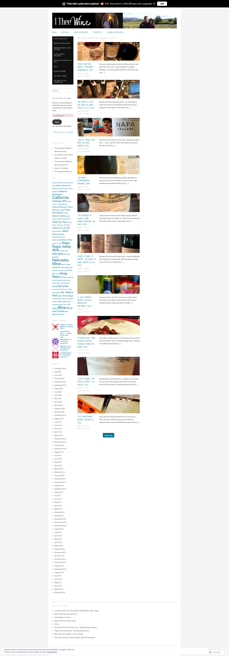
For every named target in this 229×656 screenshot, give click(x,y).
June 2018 (58, 459)
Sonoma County (57, 289)
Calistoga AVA (59, 200)
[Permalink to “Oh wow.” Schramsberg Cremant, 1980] (108, 166)
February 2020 (59, 408)
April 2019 (58, 432)
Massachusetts (58, 234)
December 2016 (60, 519)
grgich (68, 216)
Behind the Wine (60, 71)
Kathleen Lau (65, 346)
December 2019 (60, 415)
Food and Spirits (61, 211)
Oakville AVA (68, 267)
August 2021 (58, 388)
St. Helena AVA (62, 293)
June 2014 (58, 579)
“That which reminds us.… (65, 355)
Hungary (59, 219)
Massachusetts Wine (58, 237)
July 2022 (57, 372)
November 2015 (60, 552)
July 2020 (57, 392)
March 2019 (58, 435)
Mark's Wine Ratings (122, 43)
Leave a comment (83, 76)
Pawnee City (56, 270)
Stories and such (134, 43)
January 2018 (59, 475)
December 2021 (60, 382)
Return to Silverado (61, 168)
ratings (63, 273)
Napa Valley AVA (61, 248)
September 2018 (60, 448)
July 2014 (57, 576)
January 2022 (59, 378)
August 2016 (58, 529)
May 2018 (57, 462)
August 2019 (58, 418)
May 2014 (57, 582)
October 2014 (59, 566)
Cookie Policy (52, 652)
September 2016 (60, 525)
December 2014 (60, 559)
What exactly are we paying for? (65, 614)
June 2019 (58, 425)
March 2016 (58, 545)
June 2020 (58, 395)
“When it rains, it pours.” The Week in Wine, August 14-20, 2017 (86, 261)
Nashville (62, 251)
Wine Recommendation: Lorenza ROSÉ (68, 634)
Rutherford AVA (61, 280)
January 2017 (59, 515)
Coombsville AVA (62, 204)
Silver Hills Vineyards (63, 283)
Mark (65, 230)
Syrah (60, 295)
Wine (62, 307)
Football (65, 213)
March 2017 (58, 509)
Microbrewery (56, 240)
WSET (56, 67)
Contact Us (97, 32)
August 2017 (58, 492)
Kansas (54, 231)
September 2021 (60, 385)
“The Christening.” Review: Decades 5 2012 (85, 419)
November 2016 (60, 522)
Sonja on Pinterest (81, 32)
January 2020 (59, 412)
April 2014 (58, 586)
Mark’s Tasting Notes (62, 43)
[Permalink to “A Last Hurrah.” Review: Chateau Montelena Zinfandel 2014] (108, 285)
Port (57, 274)
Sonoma (63, 286)
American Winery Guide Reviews (62, 48)
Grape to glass (59, 215)
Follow (57, 122)
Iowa (54, 221)
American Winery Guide (59, 183)
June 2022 (58, 375)
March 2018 (58, 469)
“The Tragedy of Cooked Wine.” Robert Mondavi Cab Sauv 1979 (86, 220)
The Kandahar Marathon (63, 171)
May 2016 (57, 539)
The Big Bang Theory (59, 299)
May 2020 (57, 398)
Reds (56, 276)
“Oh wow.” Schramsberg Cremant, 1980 (83, 180)
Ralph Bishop (65, 339)
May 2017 (57, 502)
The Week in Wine (133, 81)
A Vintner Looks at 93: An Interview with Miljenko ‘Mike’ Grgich (76, 610)
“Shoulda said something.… (65, 349)
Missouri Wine (66, 239)
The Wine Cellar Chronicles (60, 81)
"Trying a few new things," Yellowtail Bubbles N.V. (72, 630)
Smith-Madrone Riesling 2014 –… (66, 326)
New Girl (64, 265)
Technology (67, 295)
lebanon (59, 231)
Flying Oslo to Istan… (65, 332)
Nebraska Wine (60, 261)
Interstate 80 (67, 219)
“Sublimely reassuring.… (65, 342)
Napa (66, 242)
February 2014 (59, 592)
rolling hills (70, 277)
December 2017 (60, 479)
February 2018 (59, 472)
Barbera (59, 185)
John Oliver (66, 225)
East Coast (60, 210)
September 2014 (60, 569)
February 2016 (59, 549)
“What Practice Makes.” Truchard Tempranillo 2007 (85, 67)
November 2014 (60, 562)
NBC (66, 251)
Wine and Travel (62, 309)
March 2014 (58, 589)
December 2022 (60, 368)
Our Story (65, 32)
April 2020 (58, 402)
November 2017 (60, 482)
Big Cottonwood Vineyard (65, 188)
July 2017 (57, 495)
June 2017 (58, 499)
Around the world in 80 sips (63, 61)
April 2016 (58, 542)
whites (54, 308)
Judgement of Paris (61, 227)
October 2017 (59, 485)
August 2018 (58, 452)
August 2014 (58, 572)
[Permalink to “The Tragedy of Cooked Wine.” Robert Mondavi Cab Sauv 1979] (108, 203)
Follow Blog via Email (61, 98)
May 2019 (57, 428)
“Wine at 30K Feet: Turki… (66, 335)
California (60, 197)
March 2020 (58, 405)
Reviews (63, 277)
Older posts (108, 435)
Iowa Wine (62, 221)
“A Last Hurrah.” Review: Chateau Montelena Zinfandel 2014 (84, 301)
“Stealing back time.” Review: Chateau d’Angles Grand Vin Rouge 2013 (86, 342)
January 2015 (59, 555)
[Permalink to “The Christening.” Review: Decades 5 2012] (108, 404)
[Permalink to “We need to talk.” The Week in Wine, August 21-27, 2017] (108, 90)
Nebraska (57, 253)
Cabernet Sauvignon (59, 193)
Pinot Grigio (64, 270)
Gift (162, 3)
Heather (63, 324)
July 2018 (57, 455)
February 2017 (59, 512)
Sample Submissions (115, 32)
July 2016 (57, 532)
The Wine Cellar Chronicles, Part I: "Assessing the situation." (76, 627)
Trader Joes (61, 301)
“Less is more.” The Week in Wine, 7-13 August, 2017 (86, 381)
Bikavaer (55, 192)
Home (54, 32)
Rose (54, 280)
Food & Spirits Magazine (59, 55)
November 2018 (60, 442)
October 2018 (59, 445)
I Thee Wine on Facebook (62, 132)
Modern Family (57, 243)
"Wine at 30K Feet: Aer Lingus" (65, 621)
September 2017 (60, 489)
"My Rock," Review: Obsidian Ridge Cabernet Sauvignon (74, 637)
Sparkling (58, 293)
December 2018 (60, 438)
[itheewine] (114, 21)
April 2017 (58, 505)
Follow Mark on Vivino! (62, 617)
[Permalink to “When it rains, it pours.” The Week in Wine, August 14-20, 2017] (108, 244)
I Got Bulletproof (65, 353)
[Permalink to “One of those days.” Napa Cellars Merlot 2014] (108, 128)
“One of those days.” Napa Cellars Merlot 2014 (86, 142)
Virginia (68, 302)
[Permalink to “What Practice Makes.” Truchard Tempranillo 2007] (108, 52)
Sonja (55, 286)
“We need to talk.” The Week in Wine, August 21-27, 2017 (86, 104)
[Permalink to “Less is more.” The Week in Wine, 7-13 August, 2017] (108, 367)
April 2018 (58, 465)
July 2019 (57, 422)
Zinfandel (61, 314)
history (54, 219)
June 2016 (58, 535)
